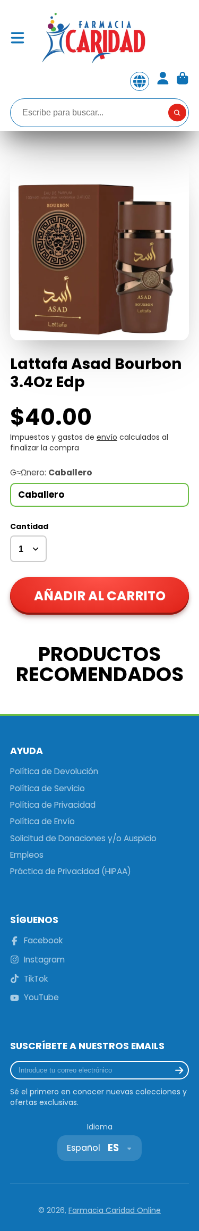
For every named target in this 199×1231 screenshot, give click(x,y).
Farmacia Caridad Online (114, 1210)
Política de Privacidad (53, 804)
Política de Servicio (47, 788)
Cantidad (29, 527)
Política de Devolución (54, 771)
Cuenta (163, 81)
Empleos (27, 854)
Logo (93, 37)
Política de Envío (42, 821)
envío (107, 437)
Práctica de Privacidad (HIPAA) (70, 871)
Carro (182, 81)
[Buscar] (177, 113)
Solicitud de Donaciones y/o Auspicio (83, 838)
